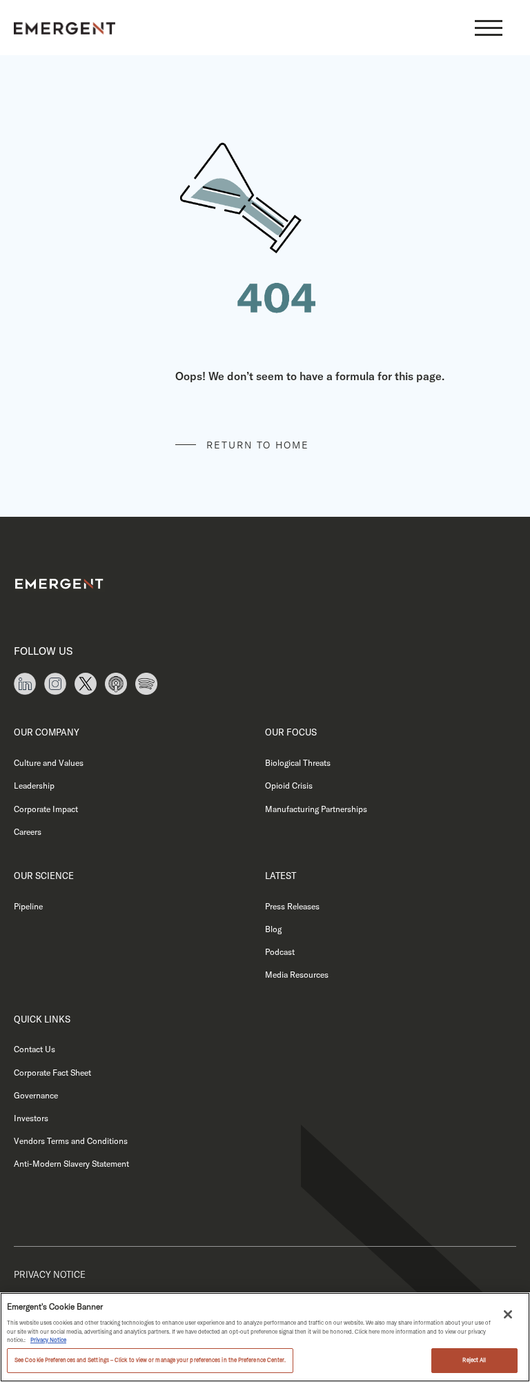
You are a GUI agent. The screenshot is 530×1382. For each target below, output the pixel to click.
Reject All (474, 1359)
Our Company (46, 732)
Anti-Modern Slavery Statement (71, 1163)
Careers (27, 832)
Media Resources (296, 974)
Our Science (44, 875)
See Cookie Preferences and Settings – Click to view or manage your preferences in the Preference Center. (150, 1359)
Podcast (280, 952)
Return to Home (257, 445)
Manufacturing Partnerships (316, 809)
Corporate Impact (46, 809)
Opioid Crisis (289, 785)
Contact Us (34, 1049)
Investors (31, 1118)
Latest (280, 875)
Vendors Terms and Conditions (71, 1141)
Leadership (34, 785)
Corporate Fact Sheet (52, 1072)
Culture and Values (49, 763)
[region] (265, 1337)
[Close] (508, 1314)
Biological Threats (298, 763)
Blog (273, 929)
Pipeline (28, 906)
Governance (36, 1095)
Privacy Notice (50, 1274)
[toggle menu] (488, 27)
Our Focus (291, 732)
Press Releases (292, 906)
